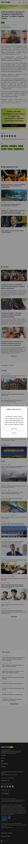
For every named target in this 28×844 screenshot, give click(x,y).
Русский (14, 433)
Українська (14, 428)
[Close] (24, 409)
